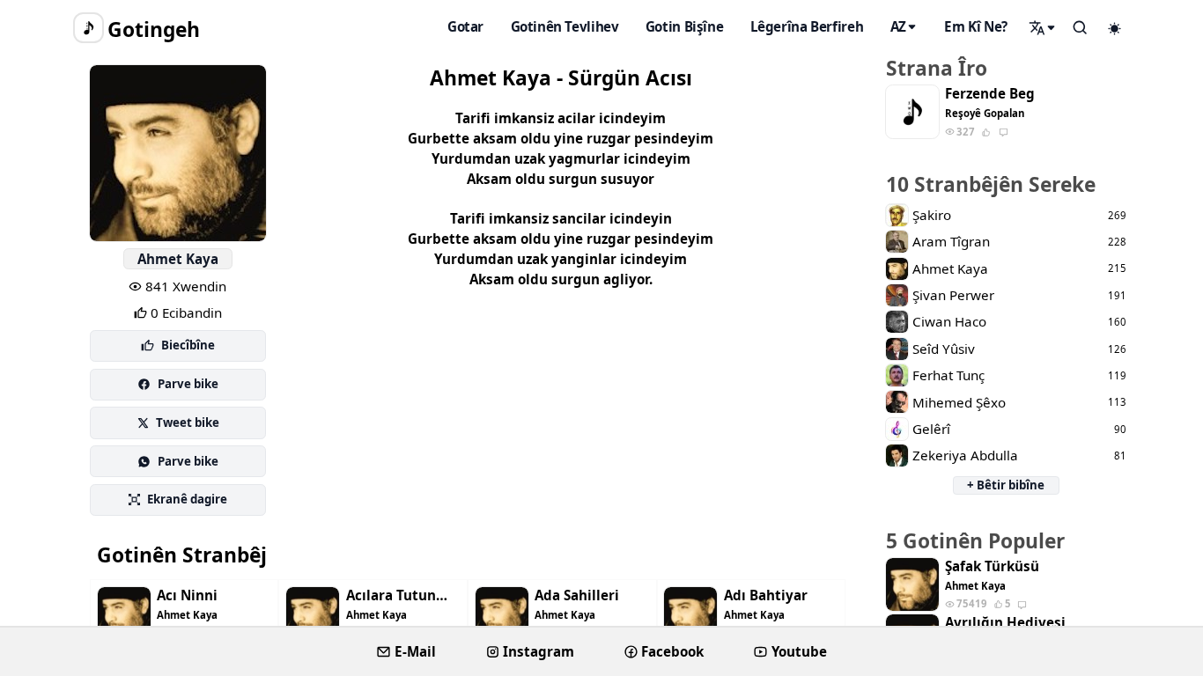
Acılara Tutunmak (403, 595)
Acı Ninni (187, 595)
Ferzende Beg (990, 93)
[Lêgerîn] (1042, 27)
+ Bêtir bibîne (1005, 485)
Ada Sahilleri (577, 595)
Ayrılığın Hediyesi (1005, 622)
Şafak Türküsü (992, 566)
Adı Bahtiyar (766, 595)
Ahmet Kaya (177, 259)
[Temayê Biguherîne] (1115, 28)
